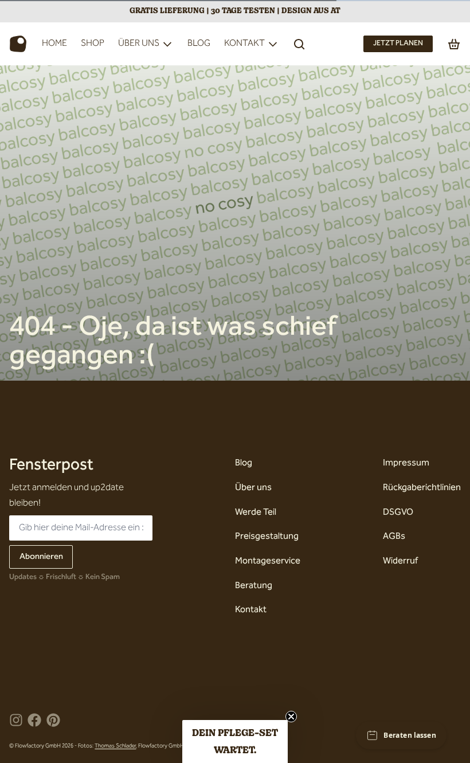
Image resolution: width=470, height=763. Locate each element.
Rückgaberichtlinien (422, 488)
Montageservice (267, 561)
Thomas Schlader (115, 746)
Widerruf (400, 561)
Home (54, 43)
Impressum (406, 463)
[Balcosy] (18, 44)
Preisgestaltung (267, 536)
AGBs (394, 536)
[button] (235, 741)
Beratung (253, 586)
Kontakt (244, 43)
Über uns (138, 43)
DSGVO (398, 512)
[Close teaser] (291, 716)
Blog (198, 43)
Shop (92, 43)
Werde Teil (255, 512)
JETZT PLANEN (398, 43)
